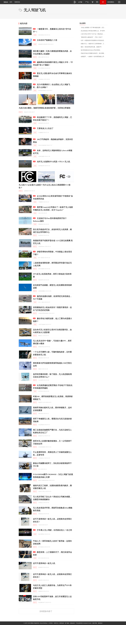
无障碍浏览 (17, 2)
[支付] (92, 2)
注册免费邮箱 (110, 2)
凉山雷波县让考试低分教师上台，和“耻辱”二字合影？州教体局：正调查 (94, 30)
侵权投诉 (100, 623)
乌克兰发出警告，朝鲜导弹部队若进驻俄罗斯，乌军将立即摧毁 (44, 108)
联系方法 (56, 623)
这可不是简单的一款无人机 (44, 563)
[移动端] (75, 2)
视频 (35, 35)
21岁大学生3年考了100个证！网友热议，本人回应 (94, 34)
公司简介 (51, 623)
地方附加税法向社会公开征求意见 (90, 50)
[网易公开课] (80, 2)
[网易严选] (87, 2)
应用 (11, 2)
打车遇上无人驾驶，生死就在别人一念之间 (54, 530)
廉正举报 (95, 623)
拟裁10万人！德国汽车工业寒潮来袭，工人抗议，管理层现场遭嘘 (94, 43)
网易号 (35, 57)
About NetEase (44, 623)
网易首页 (6, 2)
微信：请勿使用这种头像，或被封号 (91, 47)
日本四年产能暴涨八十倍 (47, 40)
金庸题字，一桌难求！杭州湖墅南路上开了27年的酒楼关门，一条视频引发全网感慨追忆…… (94, 56)
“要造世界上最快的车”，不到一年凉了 (92, 37)
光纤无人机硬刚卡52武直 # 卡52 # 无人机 (53, 162)
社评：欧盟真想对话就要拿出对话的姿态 (92, 40)
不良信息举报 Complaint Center (84, 623)
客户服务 (67, 623)
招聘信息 (61, 623)
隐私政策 (72, 623)
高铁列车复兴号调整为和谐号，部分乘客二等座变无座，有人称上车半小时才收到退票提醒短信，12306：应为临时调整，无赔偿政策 (94, 53)
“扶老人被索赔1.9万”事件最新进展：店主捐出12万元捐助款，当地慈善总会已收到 (94, 27)
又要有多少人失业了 (45, 128)
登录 (103, 2)
